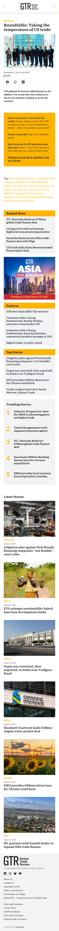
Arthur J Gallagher (38, 178)
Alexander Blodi (18, 178)
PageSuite (19, 927)
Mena (7, 659)
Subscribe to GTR (11, 887)
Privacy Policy (10, 908)
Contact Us (9, 883)
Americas (9, 21)
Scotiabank (22, 197)
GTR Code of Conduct (13, 916)
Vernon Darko (26, 201)
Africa (7, 601)
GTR (8, 76)
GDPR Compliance (12, 912)
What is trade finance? (13, 891)
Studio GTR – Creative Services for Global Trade (25, 898)
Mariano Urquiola (13, 193)
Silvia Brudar (11, 201)
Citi (29, 186)
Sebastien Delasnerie (41, 197)
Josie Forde (42, 189)
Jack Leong (29, 189)
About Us (8, 879)
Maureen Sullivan (34, 193)
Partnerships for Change (14, 894)
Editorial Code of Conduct (15, 919)
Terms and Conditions (13, 904)
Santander (9, 197)
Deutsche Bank (40, 186)
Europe (8, 778)
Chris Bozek (19, 186)
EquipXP (17, 189)
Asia (6, 836)
